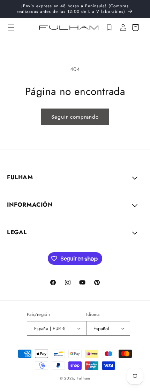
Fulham (83, 378)
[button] (11, 27)
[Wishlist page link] (109, 27)
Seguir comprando (75, 117)
